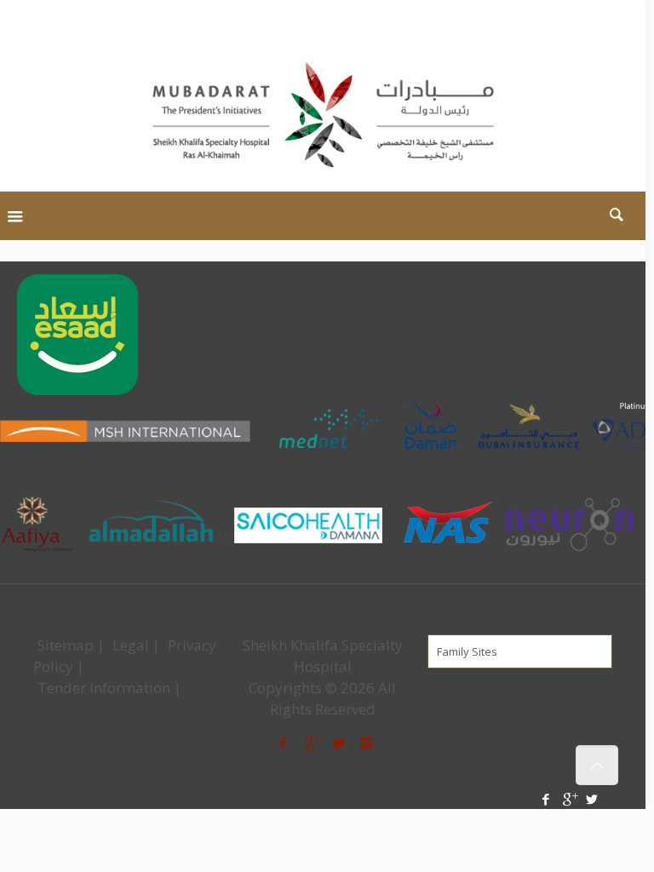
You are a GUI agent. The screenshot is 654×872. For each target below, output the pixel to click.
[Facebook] (584, 21)
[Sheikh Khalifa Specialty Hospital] (323, 116)
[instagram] (367, 743)
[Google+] (607, 21)
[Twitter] (630, 21)
